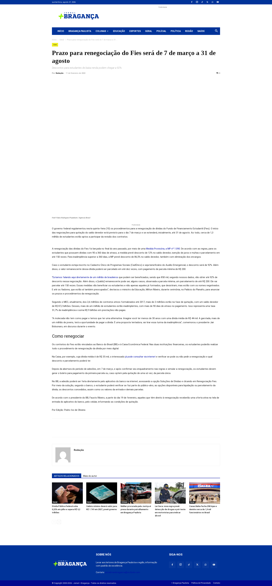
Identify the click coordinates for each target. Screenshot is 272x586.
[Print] (91, 80)
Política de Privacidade (201, 583)
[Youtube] (217, 2)
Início (60, 31)
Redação (59, 73)
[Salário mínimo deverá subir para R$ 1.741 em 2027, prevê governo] (101, 493)
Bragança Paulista (79, 31)
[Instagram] (197, 2)
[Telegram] (98, 80)
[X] (207, 2)
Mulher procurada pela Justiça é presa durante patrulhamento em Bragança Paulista (136, 509)
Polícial (161, 31)
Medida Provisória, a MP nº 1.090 (163, 248)
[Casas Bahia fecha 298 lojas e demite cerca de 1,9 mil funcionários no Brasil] (204, 493)
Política (176, 31)
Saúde (201, 31)
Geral (148, 31)
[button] (216, 31)
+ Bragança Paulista (180, 583)
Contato (216, 583)
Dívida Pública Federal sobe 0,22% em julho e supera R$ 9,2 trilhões (66, 509)
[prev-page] (54, 522)
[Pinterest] (77, 80)
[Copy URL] (55, 80)
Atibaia (124, 502)
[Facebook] (191, 2)
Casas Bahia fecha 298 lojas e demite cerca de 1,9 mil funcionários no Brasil (203, 509)
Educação (119, 31)
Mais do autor (90, 476)
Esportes (135, 31)
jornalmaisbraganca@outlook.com (122, 572)
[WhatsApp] (212, 2)
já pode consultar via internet (140, 356)
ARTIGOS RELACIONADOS (66, 476)
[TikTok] (202, 2)
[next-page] (59, 522)
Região (189, 31)
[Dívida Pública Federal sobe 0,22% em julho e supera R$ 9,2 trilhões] (67, 493)
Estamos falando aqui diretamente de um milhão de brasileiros (85, 277)
